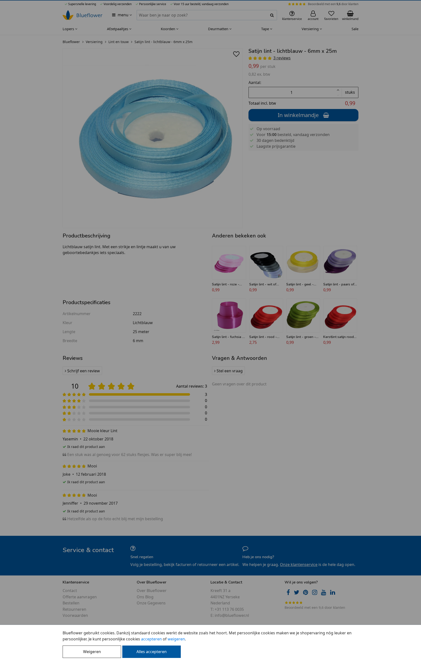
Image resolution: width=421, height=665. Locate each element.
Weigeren (92, 651)
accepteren (151, 639)
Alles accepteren (151, 651)
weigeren (176, 639)
